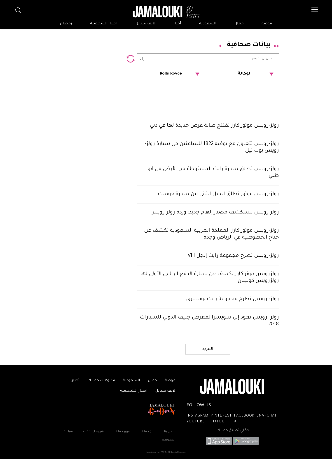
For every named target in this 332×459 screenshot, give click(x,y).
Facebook (244, 416)
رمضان (66, 24)
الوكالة (245, 74)
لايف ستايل (145, 24)
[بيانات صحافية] (130, 59)
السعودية (207, 24)
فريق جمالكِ (122, 431)
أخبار (177, 24)
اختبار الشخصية (103, 24)
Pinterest (221, 416)
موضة (267, 24)
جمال (238, 24)
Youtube (196, 422)
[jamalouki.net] (166, 12)
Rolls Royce (171, 74)
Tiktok (217, 422)
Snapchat (267, 416)
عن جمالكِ (146, 431)
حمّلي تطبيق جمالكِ (232, 431)
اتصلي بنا (169, 431)
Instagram (197, 416)
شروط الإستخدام (93, 431)
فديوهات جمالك (101, 381)
